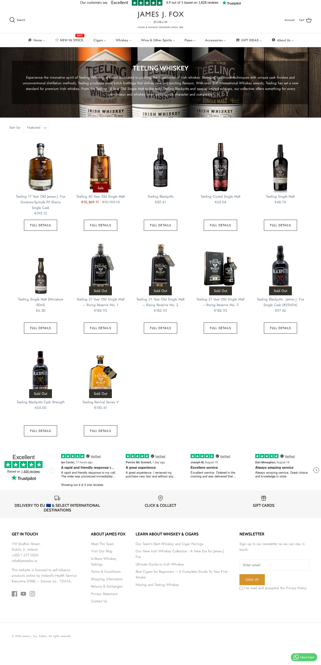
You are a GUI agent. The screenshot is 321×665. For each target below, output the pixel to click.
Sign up (252, 579)
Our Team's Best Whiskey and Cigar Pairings (169, 543)
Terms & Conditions (106, 571)
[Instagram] (32, 593)
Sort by (14, 127)
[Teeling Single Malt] (280, 166)
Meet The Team (102, 543)
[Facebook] (14, 593)
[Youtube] (23, 593)
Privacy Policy (296, 588)
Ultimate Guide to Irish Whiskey (160, 564)
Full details (40, 225)
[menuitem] (36, 40)
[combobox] (36, 127)
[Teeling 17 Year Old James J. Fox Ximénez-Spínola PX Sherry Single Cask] (40, 166)
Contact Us (99, 601)
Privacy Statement (104, 593)
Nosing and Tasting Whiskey (157, 584)
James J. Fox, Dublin (35, 636)
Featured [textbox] (33, 127)
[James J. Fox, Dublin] (160, 19)
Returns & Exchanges (106, 586)
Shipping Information (107, 579)
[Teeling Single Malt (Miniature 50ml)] (40, 268)
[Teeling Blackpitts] (160, 166)
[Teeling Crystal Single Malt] (220, 166)
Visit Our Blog (101, 551)
